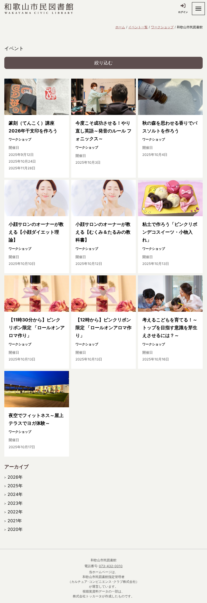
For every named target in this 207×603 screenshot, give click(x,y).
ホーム (120, 27)
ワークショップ (162, 27)
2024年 (15, 494)
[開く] (198, 8)
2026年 (15, 477)
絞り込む (103, 62)
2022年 (15, 511)
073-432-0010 (111, 566)
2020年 (15, 529)
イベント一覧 (138, 27)
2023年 (15, 503)
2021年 (15, 520)
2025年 (15, 485)
